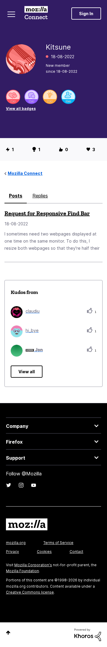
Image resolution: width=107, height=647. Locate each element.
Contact (76, 551)
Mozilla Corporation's (33, 565)
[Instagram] (21, 485)
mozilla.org (16, 542)
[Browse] (11, 14)
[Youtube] (33, 485)
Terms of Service (58, 542)
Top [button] (8, 633)
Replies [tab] (40, 196)
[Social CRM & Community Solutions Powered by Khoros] (87, 634)
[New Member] (68, 97)
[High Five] (13, 97)
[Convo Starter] (31, 97)
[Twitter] (8, 485)
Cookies (44, 551)
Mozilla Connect (36, 13)
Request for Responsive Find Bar (47, 213)
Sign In (86, 13)
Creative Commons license (30, 592)
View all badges (21, 108)
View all (26, 371)
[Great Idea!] (50, 97)
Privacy (12, 551)
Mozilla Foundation (22, 571)
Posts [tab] (15, 196)
